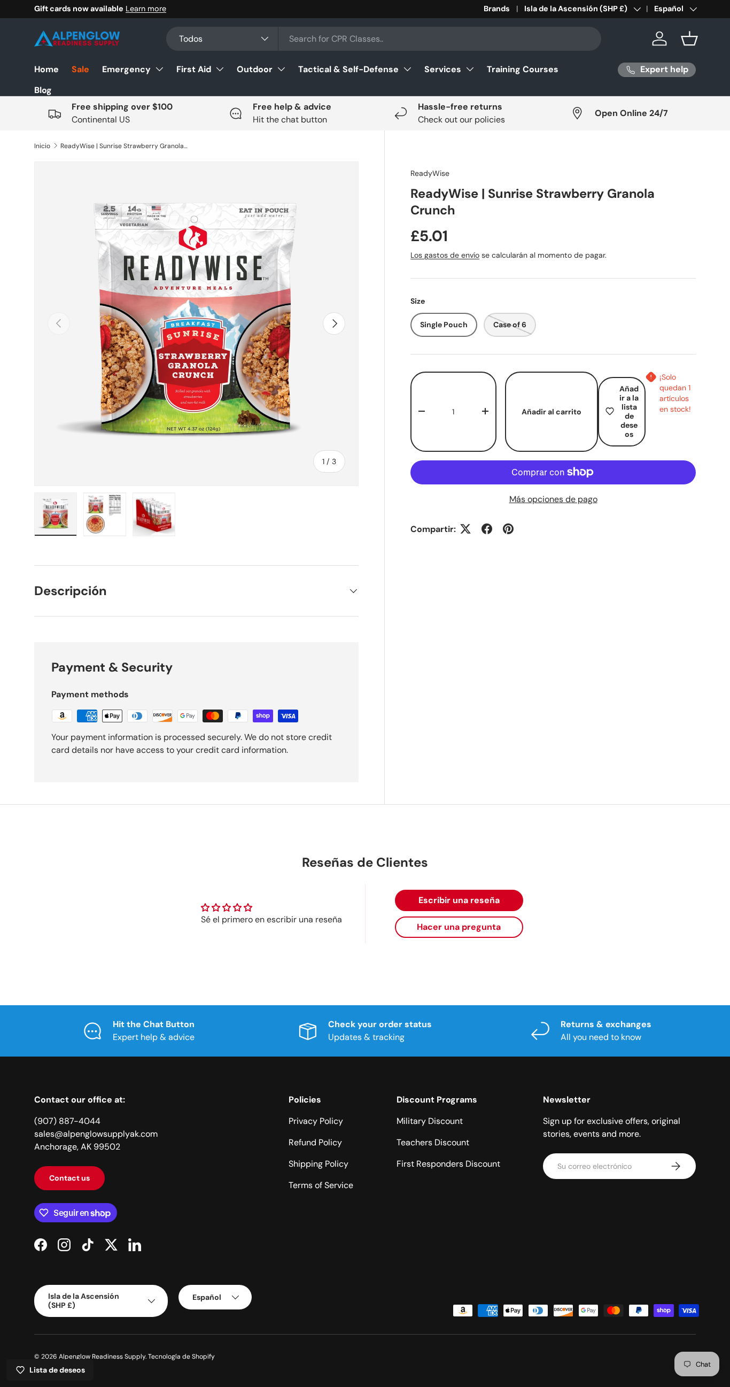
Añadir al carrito (551, 411)
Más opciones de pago (553, 498)
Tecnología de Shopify (181, 1356)
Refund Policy (315, 1142)
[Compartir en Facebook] (487, 529)
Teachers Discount (433, 1142)
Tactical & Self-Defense (348, 69)
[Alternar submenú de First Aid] (219, 69)
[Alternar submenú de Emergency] (159, 69)
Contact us (69, 1178)
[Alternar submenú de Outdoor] (281, 69)
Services (442, 69)
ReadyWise (429, 173)
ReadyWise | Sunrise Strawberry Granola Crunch (124, 146)
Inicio (42, 146)
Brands (497, 8)
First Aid (193, 69)
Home (46, 69)
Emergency (126, 69)
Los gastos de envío (444, 254)
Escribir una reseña (459, 900)
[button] (689, 38)
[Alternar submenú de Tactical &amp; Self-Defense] (407, 69)
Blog (43, 90)
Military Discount (430, 1121)
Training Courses (522, 69)
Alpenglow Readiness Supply (102, 1356)
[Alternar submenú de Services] (469, 69)
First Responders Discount (448, 1163)
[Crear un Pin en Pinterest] (508, 529)
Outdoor (255, 69)
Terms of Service (321, 1185)
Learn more (146, 8)
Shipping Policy (318, 1163)
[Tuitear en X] (465, 529)
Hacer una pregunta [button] (459, 927)
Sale (80, 69)
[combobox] (383, 39)
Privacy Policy (316, 1121)
